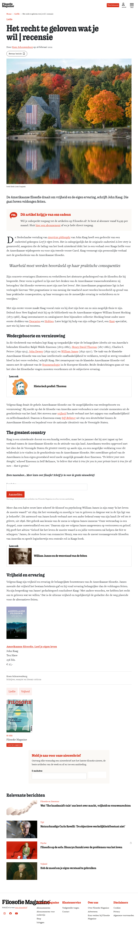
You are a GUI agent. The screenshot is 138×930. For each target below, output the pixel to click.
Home (9, 14)
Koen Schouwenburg (22, 47)
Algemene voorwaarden (123, 915)
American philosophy (59, 237)
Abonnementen (43, 907)
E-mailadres (37, 770)
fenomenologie (51, 365)
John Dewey (36, 351)
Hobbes (49, 321)
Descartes (34, 321)
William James (69, 351)
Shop (39, 918)
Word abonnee (112, 5)
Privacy (116, 911)
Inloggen (40, 922)
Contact (65, 911)
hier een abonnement (48, 225)
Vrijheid (25, 691)
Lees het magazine (14, 745)
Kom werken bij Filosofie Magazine (99, 917)
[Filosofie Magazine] (8, 5)
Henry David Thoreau (84, 347)
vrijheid (61, 413)
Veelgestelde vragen (70, 907)
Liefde (17, 14)
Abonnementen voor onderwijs (46, 913)
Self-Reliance (69, 418)
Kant (112, 321)
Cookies (116, 907)
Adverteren (93, 911)
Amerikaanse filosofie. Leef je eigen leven (31, 646)
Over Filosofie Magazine (98, 907)
